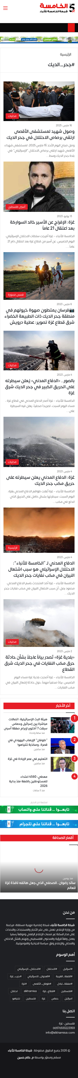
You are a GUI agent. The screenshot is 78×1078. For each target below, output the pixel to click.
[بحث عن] (13, 10)
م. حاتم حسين (25, 1057)
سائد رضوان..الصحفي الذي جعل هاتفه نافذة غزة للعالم (40, 885)
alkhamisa (30, 991)
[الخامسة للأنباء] (57, 8)
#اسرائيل (67, 969)
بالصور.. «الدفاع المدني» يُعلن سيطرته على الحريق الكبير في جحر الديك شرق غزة (40, 386)
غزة (43, 998)
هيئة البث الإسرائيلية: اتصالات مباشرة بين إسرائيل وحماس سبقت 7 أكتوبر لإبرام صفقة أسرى (25, 724)
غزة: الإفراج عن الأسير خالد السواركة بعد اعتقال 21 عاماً (42, 225)
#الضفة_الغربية (64, 976)
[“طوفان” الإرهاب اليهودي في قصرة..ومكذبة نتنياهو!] (63, 746)
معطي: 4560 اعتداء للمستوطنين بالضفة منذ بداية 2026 (28, 781)
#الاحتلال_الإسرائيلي (29, 969)
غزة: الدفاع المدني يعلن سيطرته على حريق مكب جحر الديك (40, 480)
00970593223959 (64, 1028)
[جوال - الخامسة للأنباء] (39, 39)
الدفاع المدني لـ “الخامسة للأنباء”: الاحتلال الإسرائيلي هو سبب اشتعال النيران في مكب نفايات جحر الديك (41, 569)
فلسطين (31, 998)
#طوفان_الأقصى (42, 984)
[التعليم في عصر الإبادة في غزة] (63, 764)
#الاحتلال (52, 969)
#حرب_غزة (15, 976)
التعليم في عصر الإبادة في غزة (27, 758)
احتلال (14, 991)
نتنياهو (16, 998)
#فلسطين (66, 991)
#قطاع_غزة (49, 991)
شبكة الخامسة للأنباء (20, 1050)
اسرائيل (68, 998)
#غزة (24, 984)
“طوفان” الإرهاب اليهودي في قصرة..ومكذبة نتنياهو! (27, 742)
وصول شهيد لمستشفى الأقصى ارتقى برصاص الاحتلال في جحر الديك (40, 134)
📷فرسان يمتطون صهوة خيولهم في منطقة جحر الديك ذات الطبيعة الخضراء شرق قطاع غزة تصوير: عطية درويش (39, 316)
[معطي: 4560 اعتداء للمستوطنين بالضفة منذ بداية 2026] (63, 781)
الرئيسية (66, 54)
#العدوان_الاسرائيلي (39, 976)
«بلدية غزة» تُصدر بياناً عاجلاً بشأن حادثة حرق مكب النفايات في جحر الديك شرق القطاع (39, 663)
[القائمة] (5, 10)
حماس (54, 998)
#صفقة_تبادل (64, 984)
